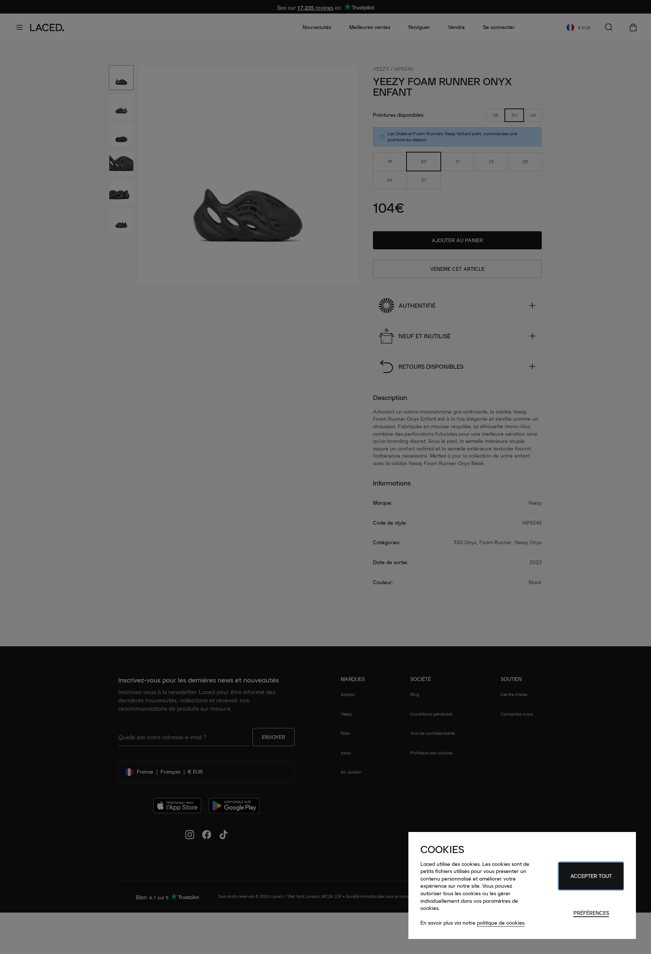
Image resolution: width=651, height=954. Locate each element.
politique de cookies (500, 922)
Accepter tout (591, 876)
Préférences (591, 913)
